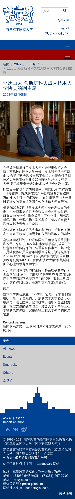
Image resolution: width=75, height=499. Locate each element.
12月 (16, 95)
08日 (23, 95)
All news (9, 348)
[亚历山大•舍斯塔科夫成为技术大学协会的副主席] (37, 131)
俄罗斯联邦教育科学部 (31, 458)
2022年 (8, 95)
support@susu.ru (37, 488)
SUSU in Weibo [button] (24, 429)
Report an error (13, 422)
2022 (17, 64)
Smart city (10, 365)
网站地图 (65, 494)
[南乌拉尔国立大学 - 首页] (19, 18)
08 (42, 64)
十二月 (31, 64)
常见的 (8, 381)
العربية (64, 28)
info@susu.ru (22, 480)
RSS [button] (8, 429)
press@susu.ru (32, 484)
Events (7, 356)
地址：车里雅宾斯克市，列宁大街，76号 (32, 472)
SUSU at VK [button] (16, 429)
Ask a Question (13, 418)
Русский (63, 20)
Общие (8, 373)
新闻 (6, 64)
